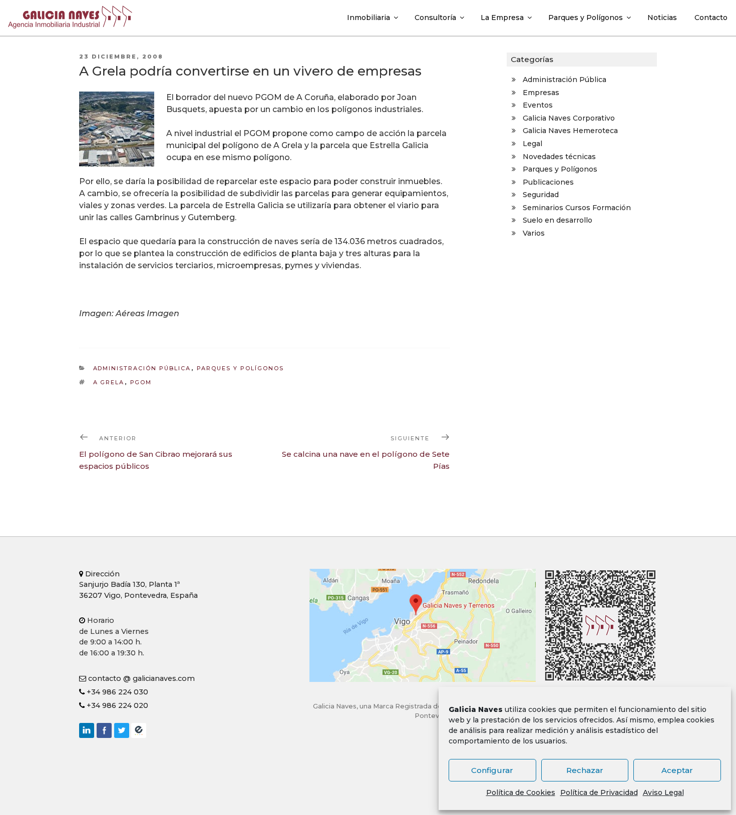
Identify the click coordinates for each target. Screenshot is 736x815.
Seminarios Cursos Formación (577, 207)
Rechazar (584, 770)
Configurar (492, 770)
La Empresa (502, 17)
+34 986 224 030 (116, 691)
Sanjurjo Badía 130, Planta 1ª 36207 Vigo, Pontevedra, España (138, 584)
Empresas (541, 92)
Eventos (538, 105)
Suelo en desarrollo (557, 220)
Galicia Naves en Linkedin (86, 730)
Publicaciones (548, 182)
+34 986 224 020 (116, 705)
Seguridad (541, 194)
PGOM (141, 382)
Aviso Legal (663, 792)
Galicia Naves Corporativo (569, 118)
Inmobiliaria (368, 17)
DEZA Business (138, 730)
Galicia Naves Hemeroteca (570, 130)
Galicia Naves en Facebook (104, 730)
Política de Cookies (520, 792)
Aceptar (677, 770)
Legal (532, 143)
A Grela (109, 382)
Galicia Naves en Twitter (121, 730)
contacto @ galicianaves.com (140, 678)
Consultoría (435, 17)
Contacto (710, 17)
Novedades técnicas (559, 156)
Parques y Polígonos (585, 17)
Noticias (662, 17)
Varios (534, 233)
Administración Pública (142, 368)
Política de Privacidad (599, 792)
